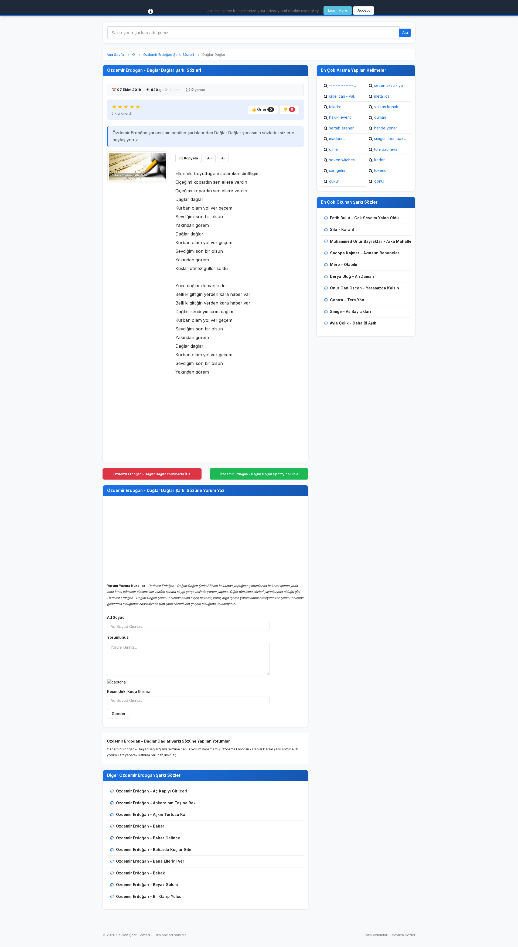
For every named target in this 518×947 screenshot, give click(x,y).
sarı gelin (337, 170)
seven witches (342, 160)
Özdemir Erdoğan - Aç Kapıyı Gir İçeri (151, 791)
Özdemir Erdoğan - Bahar (140, 826)
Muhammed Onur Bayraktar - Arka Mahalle (370, 241)
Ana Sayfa (115, 55)
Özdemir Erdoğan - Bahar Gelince (148, 838)
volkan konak (386, 106)
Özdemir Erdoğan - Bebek (140, 873)
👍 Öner (262, 109)
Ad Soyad (116, 617)
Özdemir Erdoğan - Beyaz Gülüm (147, 884)
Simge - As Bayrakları (350, 311)
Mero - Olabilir (344, 264)
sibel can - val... (342, 96)
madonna (337, 138)
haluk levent (340, 117)
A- (223, 158)
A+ (209, 158)
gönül (379, 181)
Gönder (119, 714)
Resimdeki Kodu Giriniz (128, 691)
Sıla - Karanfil (343, 229)
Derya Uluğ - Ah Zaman (352, 276)
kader (379, 160)
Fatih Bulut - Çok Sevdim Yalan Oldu (364, 218)
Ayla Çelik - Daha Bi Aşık (353, 323)
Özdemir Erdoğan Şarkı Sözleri (168, 55)
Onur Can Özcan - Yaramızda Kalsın (364, 288)
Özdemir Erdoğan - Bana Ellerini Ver (150, 861)
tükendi (380, 170)
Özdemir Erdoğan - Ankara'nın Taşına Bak (156, 803)
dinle (333, 149)
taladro (335, 106)
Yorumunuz (118, 637)
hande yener (385, 128)
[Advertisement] (137, 266)
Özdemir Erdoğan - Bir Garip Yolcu (149, 896)
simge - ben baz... (390, 138)
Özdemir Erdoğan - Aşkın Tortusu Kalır (152, 814)
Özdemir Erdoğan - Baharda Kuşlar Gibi (153, 849)
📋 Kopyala (188, 158)
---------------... (342, 85)
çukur (334, 181)
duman (380, 117)
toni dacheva (385, 149)
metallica (382, 96)
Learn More (337, 10)
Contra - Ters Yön (347, 300)
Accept (363, 10)
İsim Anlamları (376, 935)
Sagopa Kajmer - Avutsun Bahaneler (364, 253)
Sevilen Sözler (403, 935)
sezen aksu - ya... (389, 85)
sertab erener (341, 128)
